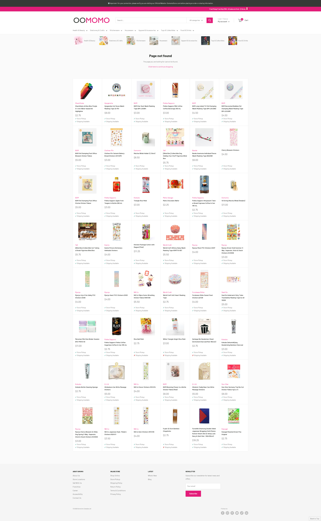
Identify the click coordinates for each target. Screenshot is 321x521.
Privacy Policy (115, 494)
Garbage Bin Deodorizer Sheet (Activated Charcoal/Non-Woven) (204, 340)
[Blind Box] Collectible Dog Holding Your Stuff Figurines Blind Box (175, 155)
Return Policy (115, 487)
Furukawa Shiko (198, 292)
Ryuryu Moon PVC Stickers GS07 (203, 248)
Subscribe (193, 494)
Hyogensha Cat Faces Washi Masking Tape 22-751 (114, 107)
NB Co (136, 292)
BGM (135, 103)
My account (223, 21)
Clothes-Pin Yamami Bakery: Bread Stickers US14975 (114, 154)
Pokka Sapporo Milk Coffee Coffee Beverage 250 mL (172, 107)
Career (75, 490)
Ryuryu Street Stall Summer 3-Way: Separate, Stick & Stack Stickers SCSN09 (233, 250)
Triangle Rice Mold (140, 201)
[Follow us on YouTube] (237, 513)
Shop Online (115, 475)
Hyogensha (108, 103)
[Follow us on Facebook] (222, 513)
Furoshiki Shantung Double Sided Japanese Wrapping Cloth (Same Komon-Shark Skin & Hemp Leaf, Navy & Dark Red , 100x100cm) (204, 432)
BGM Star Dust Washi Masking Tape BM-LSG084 (144, 107)
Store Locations (79, 479)
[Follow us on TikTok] (242, 513)
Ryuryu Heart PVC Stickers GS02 (116, 295)
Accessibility (78, 494)
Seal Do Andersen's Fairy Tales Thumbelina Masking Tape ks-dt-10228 (233, 297)
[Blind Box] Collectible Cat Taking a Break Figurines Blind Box (87, 249)
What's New (152, 475)
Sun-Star (225, 384)
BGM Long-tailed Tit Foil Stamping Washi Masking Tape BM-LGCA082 (204, 107)
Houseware (129, 30)
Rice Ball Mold (139, 339)
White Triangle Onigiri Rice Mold (174, 339)
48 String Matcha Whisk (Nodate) (233, 201)
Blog (149, 479)
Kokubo (137, 198)
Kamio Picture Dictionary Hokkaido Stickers (113, 249)
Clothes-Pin (109, 150)
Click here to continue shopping (160, 67)
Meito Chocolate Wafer (171, 201)
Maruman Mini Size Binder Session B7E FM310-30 (87, 340)
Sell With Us (77, 483)
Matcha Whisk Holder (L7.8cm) (144, 153)
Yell (164, 150)
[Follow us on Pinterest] (232, 513)
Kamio (106, 245)
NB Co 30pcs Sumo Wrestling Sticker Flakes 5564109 (144, 296)
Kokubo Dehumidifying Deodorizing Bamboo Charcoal (232, 343)
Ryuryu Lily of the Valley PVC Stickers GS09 (85, 296)
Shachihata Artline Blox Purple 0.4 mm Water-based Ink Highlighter (86, 108)
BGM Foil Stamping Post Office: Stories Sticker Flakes (86, 202)
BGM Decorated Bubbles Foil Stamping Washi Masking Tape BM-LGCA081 (232, 108)
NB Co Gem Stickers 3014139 (144, 432)
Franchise (76, 487)
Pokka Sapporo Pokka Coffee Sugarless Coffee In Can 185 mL (115, 343)
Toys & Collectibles (168, 30)
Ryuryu (194, 245)
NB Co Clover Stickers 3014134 (145, 387)
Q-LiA (106, 384)
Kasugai (225, 429)
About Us (76, 475)
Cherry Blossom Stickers (230, 150)
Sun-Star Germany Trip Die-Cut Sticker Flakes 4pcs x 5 (233, 388)
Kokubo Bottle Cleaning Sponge (86, 387)
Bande (194, 150)
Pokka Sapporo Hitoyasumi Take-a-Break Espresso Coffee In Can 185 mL (204, 203)
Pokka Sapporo (169, 103)
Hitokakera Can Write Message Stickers (115, 388)
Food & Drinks (186, 30)
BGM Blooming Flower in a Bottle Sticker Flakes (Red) (174, 388)
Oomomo (137, 150)
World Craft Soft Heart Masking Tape (174, 296)
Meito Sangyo (168, 198)
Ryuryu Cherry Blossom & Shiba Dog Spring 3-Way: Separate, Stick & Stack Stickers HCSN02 (86, 434)
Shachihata (79, 103)
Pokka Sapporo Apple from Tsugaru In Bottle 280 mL (114, 202)
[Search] (210, 20)
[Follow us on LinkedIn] (246, 513)
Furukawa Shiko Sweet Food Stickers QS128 (202, 296)
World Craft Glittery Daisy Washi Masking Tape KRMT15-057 (174, 249)
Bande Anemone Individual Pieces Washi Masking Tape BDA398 (204, 154)
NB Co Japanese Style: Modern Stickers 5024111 (115, 433)
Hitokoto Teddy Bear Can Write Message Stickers (203, 388)
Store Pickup (115, 479)
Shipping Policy (116, 483)
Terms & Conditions (118, 490)
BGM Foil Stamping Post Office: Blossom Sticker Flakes (86, 154)
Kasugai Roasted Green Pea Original (231, 433)
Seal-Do (225, 292)
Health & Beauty (79, 30)
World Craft (167, 245)
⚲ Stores (243, 9)
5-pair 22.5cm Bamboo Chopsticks (171, 430)
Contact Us (77, 498)
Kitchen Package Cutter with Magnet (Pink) (144, 246)
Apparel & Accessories (147, 30)
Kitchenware (114, 30)
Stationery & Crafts (97, 30)
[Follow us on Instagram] (227, 513)
